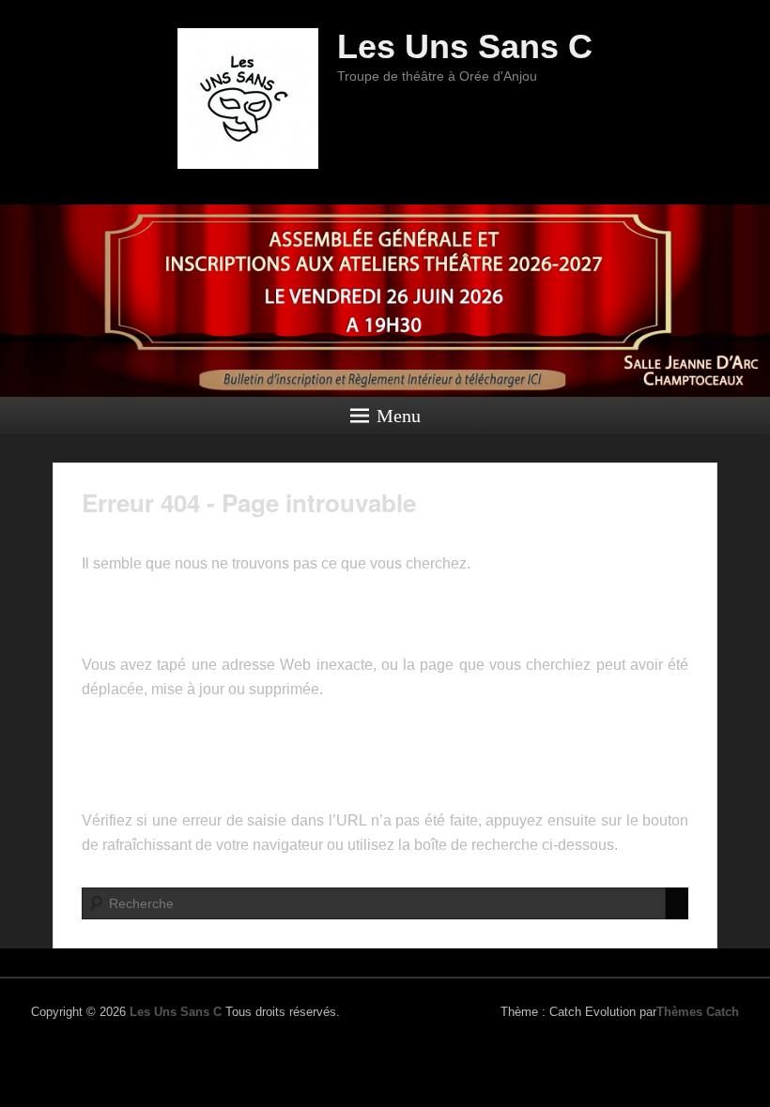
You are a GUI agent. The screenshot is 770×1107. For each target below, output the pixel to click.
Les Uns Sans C (465, 46)
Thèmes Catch (697, 1012)
